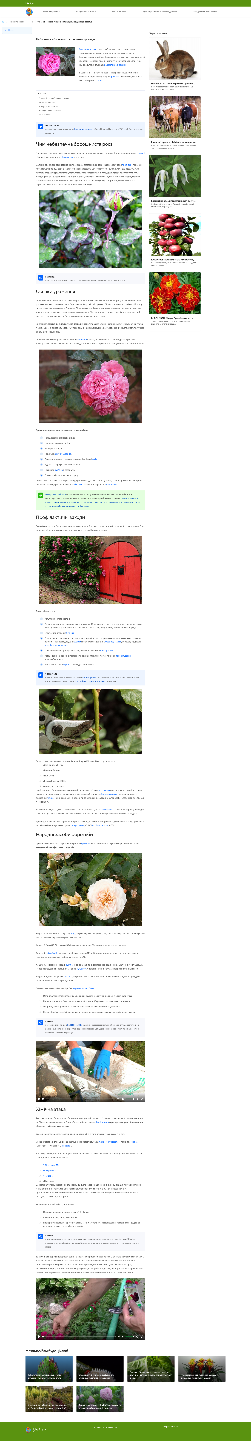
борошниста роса (88, 49)
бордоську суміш (109, 794)
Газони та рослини (51, 12)
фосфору (110, 642)
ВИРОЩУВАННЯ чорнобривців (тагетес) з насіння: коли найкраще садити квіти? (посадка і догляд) (174, 318)
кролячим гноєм (112, 502)
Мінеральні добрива (55, 494)
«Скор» (101, 1142)
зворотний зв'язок (171, 1427)
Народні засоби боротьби (50, 111)
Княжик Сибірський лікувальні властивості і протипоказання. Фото (172, 201)
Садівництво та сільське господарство (159, 12)
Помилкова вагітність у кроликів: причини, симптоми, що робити (172, 83)
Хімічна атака (44, 115)
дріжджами (84, 506)
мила (51, 798)
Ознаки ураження (47, 102)
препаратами (107, 650)
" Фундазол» (106, 809)
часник (68, 976)
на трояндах (104, 790)
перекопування (123, 656)
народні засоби (75, 1025)
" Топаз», (135, 1142)
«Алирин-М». (49, 1170)
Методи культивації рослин (205, 12)
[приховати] (141, 94)
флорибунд (81, 681)
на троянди (112, 484)
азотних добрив (63, 454)
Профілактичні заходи (48, 106)
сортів (66, 664)
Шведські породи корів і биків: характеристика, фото (174, 142)
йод (73, 933)
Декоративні (67, 157)
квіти (99, 80)
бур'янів (58, 470)
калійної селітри (100, 825)
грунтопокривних (97, 681)
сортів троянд (89, 677)
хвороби (82, 339)
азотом (77, 642)
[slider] (78, 1099)
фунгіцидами (102, 1122)
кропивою (71, 506)
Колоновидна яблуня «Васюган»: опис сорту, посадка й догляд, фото (173, 259)
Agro (29, 3)
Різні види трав (119, 12)
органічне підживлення (56, 645)
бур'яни (78, 484)
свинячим (74, 502)
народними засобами (84, 988)
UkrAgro (29, 12)
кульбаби (81, 969)
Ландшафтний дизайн (86, 12)
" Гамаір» (47, 1176)
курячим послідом (130, 502)
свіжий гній (52, 953)
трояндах (115, 76)
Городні (140, 153)
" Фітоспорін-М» (51, 1165)
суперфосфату (77, 825)
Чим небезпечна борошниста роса (54, 98)
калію (95, 459)
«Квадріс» (66, 1146)
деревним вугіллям (55, 506)
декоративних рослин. (115, 65)
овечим (64, 502)
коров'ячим (87, 502)
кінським (98, 502)
